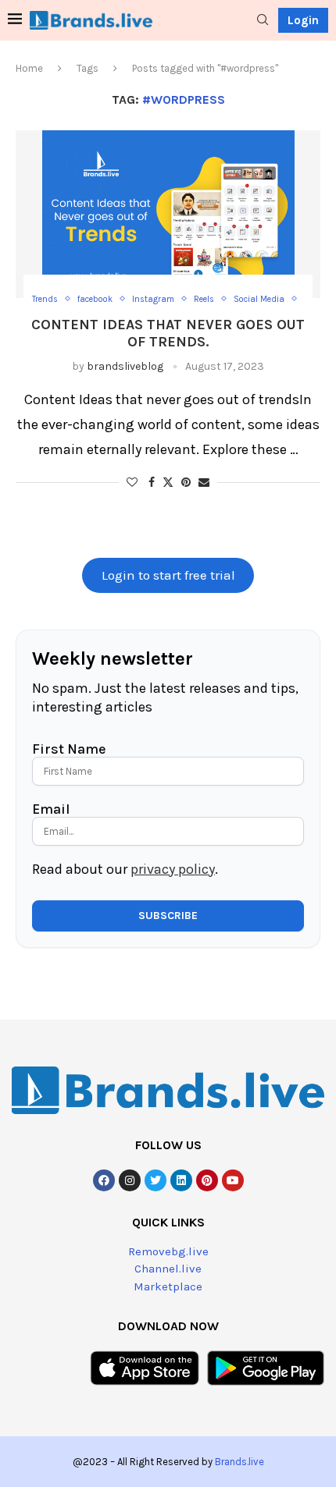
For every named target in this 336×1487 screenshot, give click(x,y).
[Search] (262, 20)
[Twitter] (155, 1180)
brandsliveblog (125, 366)
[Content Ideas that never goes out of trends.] (168, 214)
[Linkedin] (181, 1180)
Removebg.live (168, 1251)
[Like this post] (132, 482)
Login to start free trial (168, 575)
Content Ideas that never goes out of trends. (168, 333)
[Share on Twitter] (168, 482)
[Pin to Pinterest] (186, 482)
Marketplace (168, 1286)
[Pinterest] (207, 1180)
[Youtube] (233, 1180)
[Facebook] (104, 1180)
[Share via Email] (203, 482)
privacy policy (172, 869)
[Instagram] (130, 1180)
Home (29, 68)
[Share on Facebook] (151, 482)
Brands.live (239, 1461)
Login (303, 20)
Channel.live (168, 1269)
